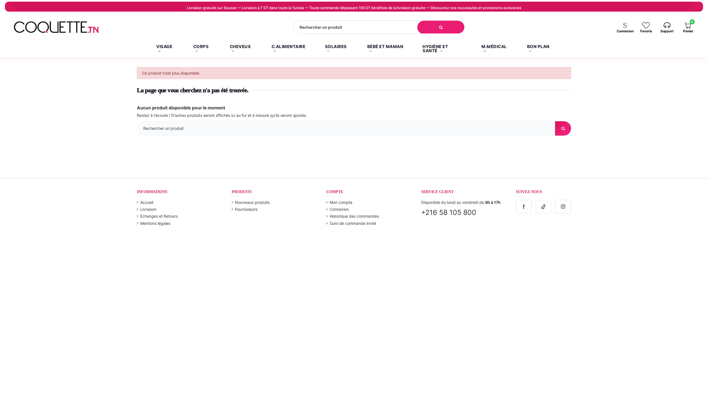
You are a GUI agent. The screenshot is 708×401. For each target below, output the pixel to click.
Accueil (146, 202)
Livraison (148, 209)
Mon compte (341, 202)
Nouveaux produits (252, 202)
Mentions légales (155, 223)
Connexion (339, 209)
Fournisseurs (246, 209)
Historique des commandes (354, 216)
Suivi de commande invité (353, 223)
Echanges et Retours (159, 216)
